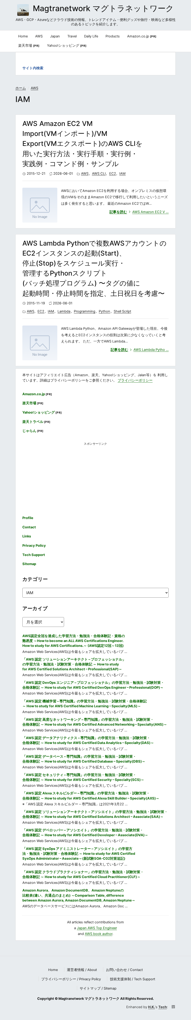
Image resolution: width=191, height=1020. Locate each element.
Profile (27, 518)
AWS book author (98, 934)
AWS (34, 88)
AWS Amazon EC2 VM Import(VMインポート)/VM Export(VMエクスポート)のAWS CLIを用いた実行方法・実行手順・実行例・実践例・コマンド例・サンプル (82, 143)
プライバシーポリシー (135, 380)
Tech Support (33, 555)
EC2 (112, 173)
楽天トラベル (36, 422)
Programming (84, 311)
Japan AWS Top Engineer (97, 928)
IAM (122, 173)
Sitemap (29, 564)
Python (104, 311)
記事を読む (139, 212)
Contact (29, 527)
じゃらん (33, 431)
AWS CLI (99, 173)
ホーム (20, 88)
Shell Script (122, 311)
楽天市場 (29, 45)
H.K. (151, 1007)
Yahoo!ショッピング (67, 45)
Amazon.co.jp (142, 36)
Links (26, 536)
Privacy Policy (34, 545)
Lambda (64, 311)
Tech (162, 1007)
